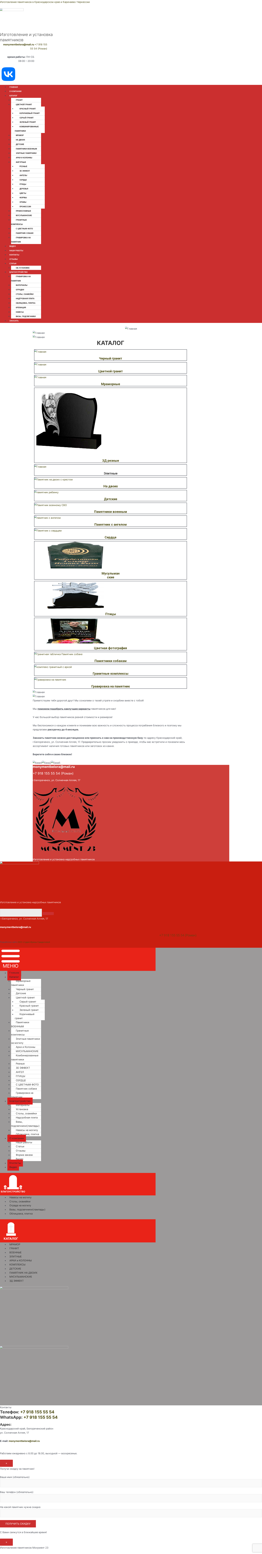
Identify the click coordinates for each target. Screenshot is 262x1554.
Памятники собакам (110, 661)
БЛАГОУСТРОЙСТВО (18, 272)
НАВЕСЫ (20, 312)
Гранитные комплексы (19, 222)
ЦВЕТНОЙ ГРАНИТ (24, 105)
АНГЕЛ (20, 1072)
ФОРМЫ (23, 198)
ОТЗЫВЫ (13, 259)
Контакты (15, 1163)
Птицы (110, 614)
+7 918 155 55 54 (37, 1411)
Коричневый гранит (30, 113)
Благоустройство (20, 1101)
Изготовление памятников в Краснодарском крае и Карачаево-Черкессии (45, 2)
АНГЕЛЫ (23, 175)
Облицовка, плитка (27, 1134)
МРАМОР (20, 135)
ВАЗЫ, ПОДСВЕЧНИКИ (26, 316)
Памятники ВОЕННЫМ (26, 149)
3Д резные (110, 461)
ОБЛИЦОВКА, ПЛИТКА (25, 303)
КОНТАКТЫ (14, 255)
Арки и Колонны (24, 158)
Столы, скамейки (26, 1113)
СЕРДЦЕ (23, 180)
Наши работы (24, 1142)
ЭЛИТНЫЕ (15, 1256)
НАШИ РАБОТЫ (16, 251)
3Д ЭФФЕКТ (16, 1280)
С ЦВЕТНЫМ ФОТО (24, 229)
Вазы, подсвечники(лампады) (25, 1123)
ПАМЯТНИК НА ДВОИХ (23, 1272)
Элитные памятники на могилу (25, 1040)
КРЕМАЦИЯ (21, 308)
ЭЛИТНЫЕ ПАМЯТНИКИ (26, 153)
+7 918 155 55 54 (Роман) (53, 773)
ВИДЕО (12, 246)
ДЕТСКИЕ (15, 1268)
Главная (14, 972)
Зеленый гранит (28, 122)
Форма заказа (24, 1154)
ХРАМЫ (23, 202)
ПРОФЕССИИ (25, 207)
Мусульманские (111, 575)
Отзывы (21, 1150)
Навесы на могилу (27, 1130)
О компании (16, 1138)
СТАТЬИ (12, 264)
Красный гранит (28, 109)
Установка (22, 1109)
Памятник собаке (25, 233)
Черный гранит (110, 358)
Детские (20, 144)
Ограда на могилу (20, 1205)
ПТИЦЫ (23, 184)
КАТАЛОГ (13, 96)
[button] (78, 959)
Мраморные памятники (20, 982)
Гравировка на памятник (21, 240)
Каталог (14, 977)
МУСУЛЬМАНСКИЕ (24, 215)
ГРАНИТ (19, 100)
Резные (20, 1063)
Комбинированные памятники (27, 129)
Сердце (110, 537)
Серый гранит (27, 118)
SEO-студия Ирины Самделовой (34, 942)
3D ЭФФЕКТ (25, 171)
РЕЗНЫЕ (23, 166)
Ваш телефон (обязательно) (16, 1492)
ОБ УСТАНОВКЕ (23, 268)
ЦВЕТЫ (23, 193)
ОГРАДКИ (20, 290)
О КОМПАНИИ (15, 91)
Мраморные (110, 384)
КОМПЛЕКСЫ (17, 1264)
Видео (19, 1159)
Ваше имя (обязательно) (15, 1477)
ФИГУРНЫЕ (21, 162)
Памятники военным (110, 512)
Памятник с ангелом (110, 524)
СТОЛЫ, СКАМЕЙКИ (24, 294)
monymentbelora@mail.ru (18, 44)
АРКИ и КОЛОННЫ (20, 1260)
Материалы (21, 285)
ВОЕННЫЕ (15, 1252)
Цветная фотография (110, 648)
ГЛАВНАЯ (13, 87)
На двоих (20, 140)
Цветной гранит (110, 371)
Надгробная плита (25, 299)
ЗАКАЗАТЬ (14, 321)
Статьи (20, 1146)
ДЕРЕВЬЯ (24, 189)
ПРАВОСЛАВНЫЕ (23, 211)
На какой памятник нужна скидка (20, 1507)
